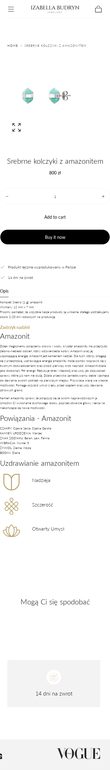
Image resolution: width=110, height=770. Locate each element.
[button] (11, 9)
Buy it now (55, 237)
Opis (4, 291)
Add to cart (55, 217)
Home (12, 45)
